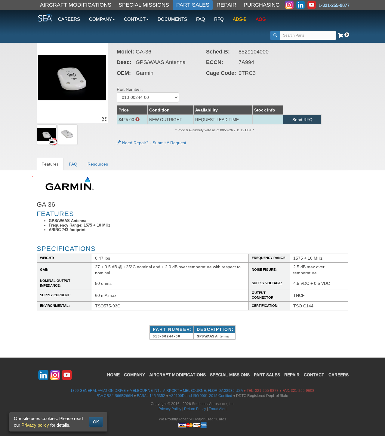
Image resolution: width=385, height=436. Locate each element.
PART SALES (192, 5)
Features (50, 164)
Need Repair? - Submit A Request (153, 142)
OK (96, 421)
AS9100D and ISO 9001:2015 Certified (200, 396)
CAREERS (69, 19)
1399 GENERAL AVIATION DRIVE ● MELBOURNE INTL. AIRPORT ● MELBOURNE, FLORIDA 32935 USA (156, 391)
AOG (261, 19)
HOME (113, 374)
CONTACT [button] (135, 19)
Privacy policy (35, 425)
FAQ (200, 19)
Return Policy (195, 409)
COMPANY (134, 374)
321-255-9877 (267, 391)
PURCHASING (262, 5)
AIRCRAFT (177, 374)
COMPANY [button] (100, 19)
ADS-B (240, 19)
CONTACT (314, 374)
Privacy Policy (170, 409)
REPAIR (226, 5)
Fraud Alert (217, 409)
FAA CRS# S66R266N (115, 396)
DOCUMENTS (172, 19)
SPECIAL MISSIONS (144, 5)
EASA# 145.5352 (151, 396)
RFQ (219, 19)
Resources (98, 164)
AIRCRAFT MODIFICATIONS (75, 5)
